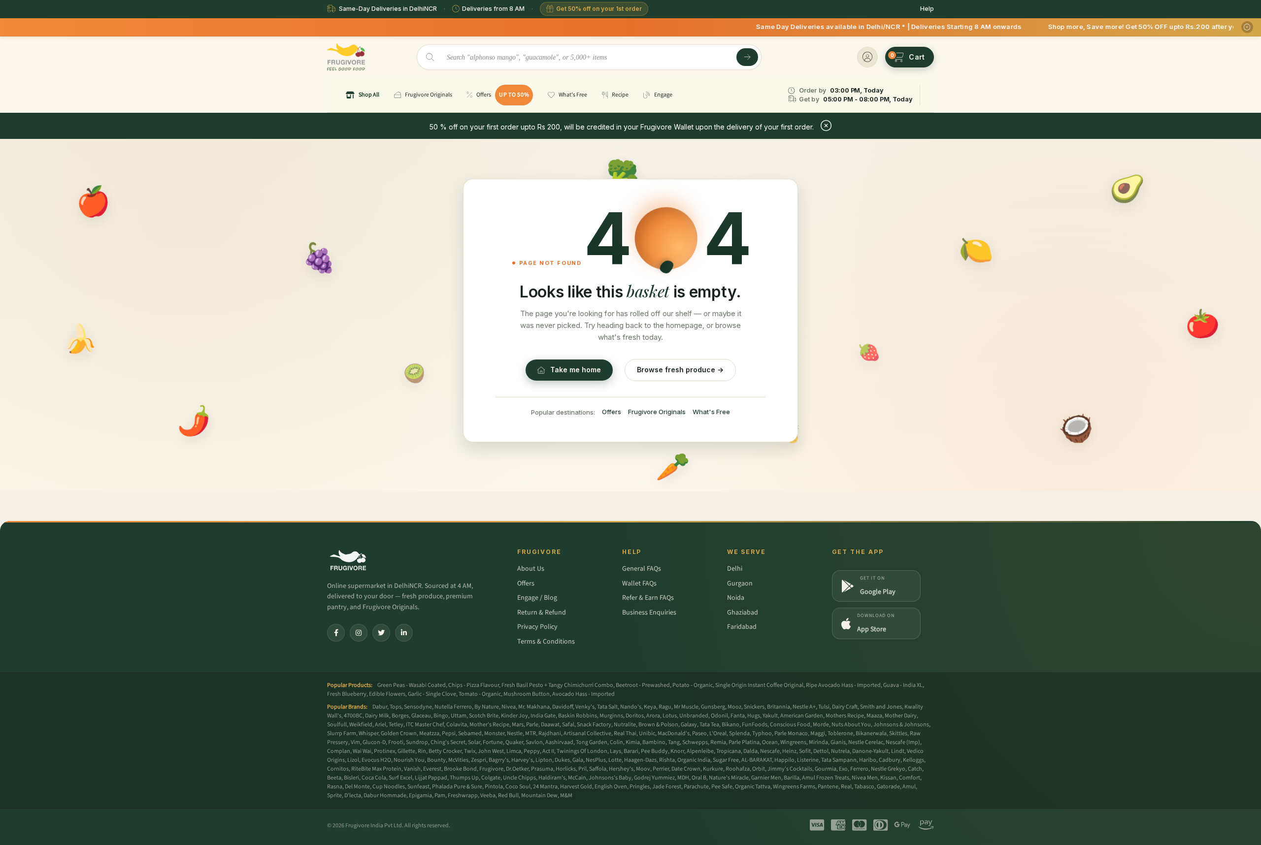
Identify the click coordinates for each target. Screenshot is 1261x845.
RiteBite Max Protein (376, 769)
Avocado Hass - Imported (583, 694)
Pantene (828, 786)
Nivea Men (865, 778)
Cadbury (889, 760)
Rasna (334, 786)
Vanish (412, 769)
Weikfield (360, 724)
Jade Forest (666, 786)
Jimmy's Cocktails (789, 769)
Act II (548, 751)
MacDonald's (674, 733)
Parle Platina (744, 742)
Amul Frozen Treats (825, 778)
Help (927, 8)
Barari (631, 751)
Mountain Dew (539, 795)
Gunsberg (713, 707)
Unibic (647, 733)
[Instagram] (358, 633)
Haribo (867, 760)
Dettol (821, 751)
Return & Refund (541, 613)
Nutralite (625, 724)
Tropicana (728, 751)
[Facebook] (336, 633)
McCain (577, 778)
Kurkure (713, 769)
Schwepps (695, 742)
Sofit (805, 751)
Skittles (898, 733)
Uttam (458, 716)
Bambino (653, 742)
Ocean (770, 742)
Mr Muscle (686, 707)
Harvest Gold (576, 786)
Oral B (699, 778)
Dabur (379, 707)
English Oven (611, 786)
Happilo (784, 760)
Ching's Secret (448, 742)
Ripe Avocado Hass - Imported (843, 685)
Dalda (750, 751)
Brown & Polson (658, 724)
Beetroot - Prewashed (643, 685)
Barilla (791, 778)
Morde (821, 724)
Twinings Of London (582, 751)
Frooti (395, 742)
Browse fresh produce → (680, 369)
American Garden (801, 716)
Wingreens (793, 742)
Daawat (550, 724)
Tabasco (864, 786)
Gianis (838, 742)
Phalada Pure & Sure (457, 786)
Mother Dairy (901, 716)
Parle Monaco (791, 733)
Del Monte (357, 786)
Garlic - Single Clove (432, 694)
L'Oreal (718, 733)
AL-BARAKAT (756, 760)
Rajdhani (549, 733)
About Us (530, 569)
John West (491, 751)
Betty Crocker (445, 751)
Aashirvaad (559, 742)
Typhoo (762, 733)
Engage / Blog (537, 598)
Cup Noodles (388, 786)
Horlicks (566, 769)
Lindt (897, 751)
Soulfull (337, 724)
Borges (400, 716)
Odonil (719, 716)
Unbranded (693, 716)
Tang (674, 742)
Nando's (630, 707)
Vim (355, 742)
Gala (577, 760)
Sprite (334, 795)
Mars (518, 724)
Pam (439, 795)
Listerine (808, 760)
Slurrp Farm (341, 733)
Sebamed (470, 733)
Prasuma (542, 769)
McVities (458, 760)
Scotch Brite (483, 716)
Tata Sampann (839, 760)
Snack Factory (594, 724)
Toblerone (840, 733)
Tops (395, 707)
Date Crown (685, 769)
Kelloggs (913, 760)
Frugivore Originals (657, 412)
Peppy (532, 751)
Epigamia (420, 795)
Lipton (543, 760)
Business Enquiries (649, 613)
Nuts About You (851, 724)
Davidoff (562, 707)
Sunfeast (418, 786)
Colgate (490, 778)
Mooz (734, 707)
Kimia (633, 742)
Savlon (534, 742)
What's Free (711, 412)
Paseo (699, 733)
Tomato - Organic (480, 694)
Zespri (478, 760)
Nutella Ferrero (453, 707)
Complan (338, 751)
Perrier (661, 769)
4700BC (353, 716)
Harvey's (522, 760)
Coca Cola (374, 778)
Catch (915, 769)
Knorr (677, 751)
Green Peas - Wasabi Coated (411, 685)
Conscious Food (790, 724)
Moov (643, 769)
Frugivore (491, 769)
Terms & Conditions (546, 642)
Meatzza (429, 733)
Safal (568, 724)
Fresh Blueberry (346, 694)
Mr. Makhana (534, 707)
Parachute (696, 786)
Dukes (562, 760)
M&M (566, 795)
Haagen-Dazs (640, 760)
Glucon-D (374, 742)
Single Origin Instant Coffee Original (759, 685)
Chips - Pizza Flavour (473, 685)
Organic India (693, 760)
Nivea (508, 707)
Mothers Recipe (845, 716)
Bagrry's (499, 760)
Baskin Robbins (577, 716)
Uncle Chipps (519, 778)
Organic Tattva (752, 786)
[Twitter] (381, 633)
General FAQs (641, 569)
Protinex (384, 751)
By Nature (486, 707)
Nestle (515, 733)
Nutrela (840, 751)
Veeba (488, 795)
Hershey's (621, 769)
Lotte (615, 760)
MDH (683, 778)
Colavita (456, 724)
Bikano (730, 724)
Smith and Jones (881, 707)
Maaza (874, 716)
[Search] (747, 57)
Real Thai (625, 733)
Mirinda (818, 742)
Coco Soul (518, 786)
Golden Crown (399, 733)
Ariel (380, 724)
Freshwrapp (463, 795)
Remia (718, 742)
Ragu (665, 707)
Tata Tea (709, 724)
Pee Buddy (654, 751)
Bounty (436, 760)
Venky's (585, 707)
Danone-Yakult (870, 751)
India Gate (543, 716)
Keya (650, 707)
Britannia (778, 707)
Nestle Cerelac (865, 742)
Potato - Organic (692, 685)
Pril (582, 769)
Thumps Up (464, 778)
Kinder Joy (514, 716)
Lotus (670, 716)
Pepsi (449, 733)
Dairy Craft (845, 707)
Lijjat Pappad (431, 778)
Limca (513, 751)
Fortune (493, 742)
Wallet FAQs (639, 583)
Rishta (667, 760)
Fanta (737, 716)
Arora (653, 716)
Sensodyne (418, 707)
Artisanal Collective (587, 733)
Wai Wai (362, 751)
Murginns (611, 716)
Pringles (640, 786)
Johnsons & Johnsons (901, 724)
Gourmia (825, 769)
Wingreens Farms (794, 786)
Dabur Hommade (385, 795)
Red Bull (508, 795)
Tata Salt (607, 707)
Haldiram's (551, 778)
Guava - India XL (903, 685)
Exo (843, 769)
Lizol (353, 760)
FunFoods (754, 724)
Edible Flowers (387, 694)
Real (846, 786)
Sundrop (417, 742)
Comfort (909, 778)
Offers (611, 412)
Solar (474, 742)
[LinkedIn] (404, 633)
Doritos (635, 716)
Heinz (789, 751)
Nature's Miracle (729, 778)
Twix (469, 751)
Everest (432, 769)
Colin (616, 742)
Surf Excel (400, 778)
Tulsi (824, 707)
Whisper (368, 733)
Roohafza (738, 769)
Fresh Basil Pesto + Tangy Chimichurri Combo (557, 685)
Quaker (514, 742)
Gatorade (888, 786)
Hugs (753, 716)
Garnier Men (766, 778)
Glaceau (421, 716)
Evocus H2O (376, 760)
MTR (530, 733)
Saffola (597, 769)
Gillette (406, 751)
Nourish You (409, 760)
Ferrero (859, 769)
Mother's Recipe (489, 724)
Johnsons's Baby (610, 778)
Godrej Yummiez (654, 778)
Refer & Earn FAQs (648, 598)
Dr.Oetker (517, 769)
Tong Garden (591, 742)
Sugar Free (726, 760)
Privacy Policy (537, 627)
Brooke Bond (460, 769)
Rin (422, 751)
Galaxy (689, 724)
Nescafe (770, 751)
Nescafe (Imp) (903, 742)
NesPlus (596, 760)
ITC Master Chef (425, 724)
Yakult (770, 716)
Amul (909, 786)
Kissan (888, 778)
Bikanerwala (871, 733)
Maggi (817, 733)
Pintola (494, 786)
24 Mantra (545, 786)
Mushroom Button (526, 694)
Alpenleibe (700, 751)
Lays (615, 751)
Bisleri (351, 778)
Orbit (758, 769)
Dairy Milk (377, 716)
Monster (494, 733)
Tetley (396, 724)
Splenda (739, 733)
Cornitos (338, 769)
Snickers (754, 707)
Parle (532, 724)
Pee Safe (721, 786)
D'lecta (352, 795)
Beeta (334, 778)
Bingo (440, 716)
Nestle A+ (804, 707)
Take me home (575, 369)
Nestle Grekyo (888, 769)
